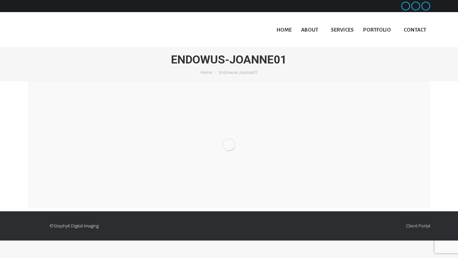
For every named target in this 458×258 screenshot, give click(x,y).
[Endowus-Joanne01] (229, 144)
